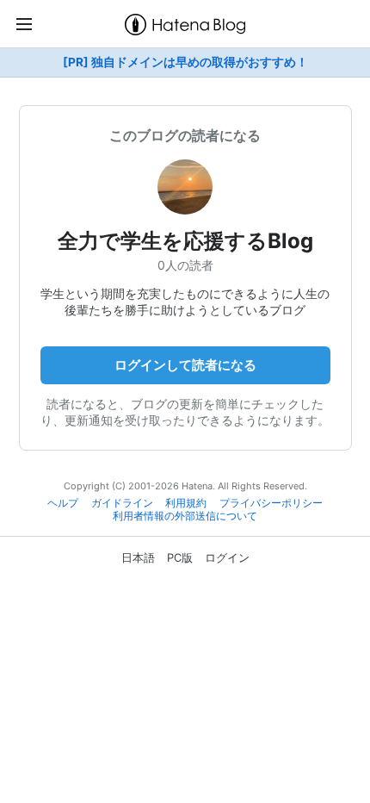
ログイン (227, 557)
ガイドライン (122, 503)
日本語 (138, 557)
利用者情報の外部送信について (185, 516)
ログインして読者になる (185, 365)
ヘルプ (62, 503)
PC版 (180, 557)
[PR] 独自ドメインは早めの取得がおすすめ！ (185, 62)
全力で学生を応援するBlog (185, 240)
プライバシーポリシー (271, 503)
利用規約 (186, 503)
